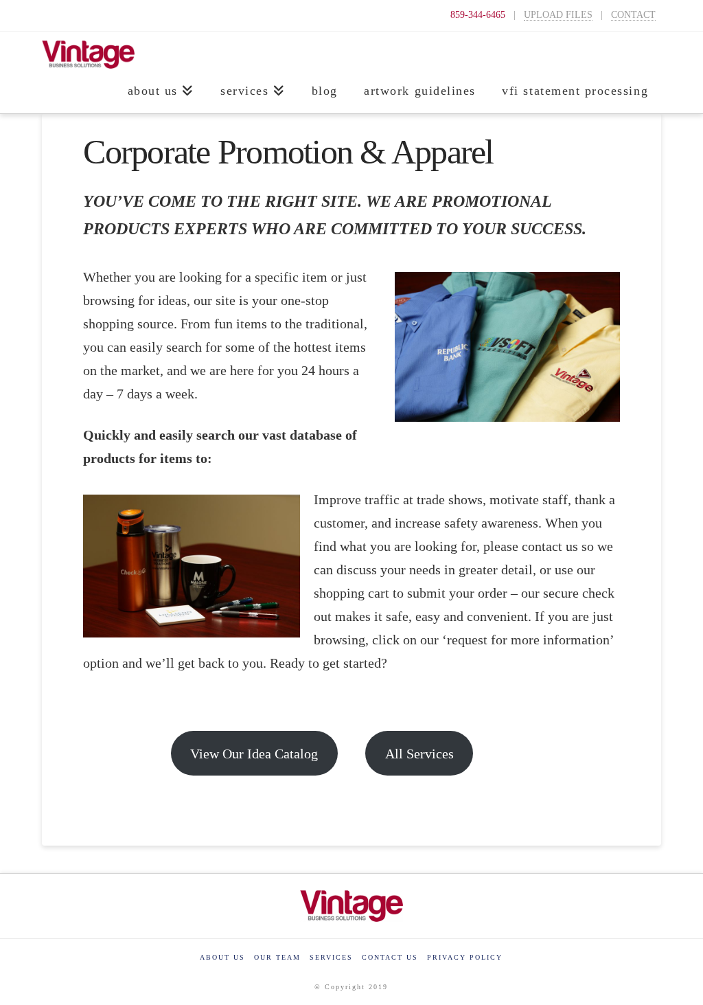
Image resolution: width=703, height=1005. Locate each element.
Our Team (277, 957)
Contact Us (390, 957)
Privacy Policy (465, 957)
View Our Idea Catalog (254, 753)
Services (331, 957)
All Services (419, 753)
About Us (222, 957)
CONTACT (633, 15)
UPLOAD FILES (558, 15)
